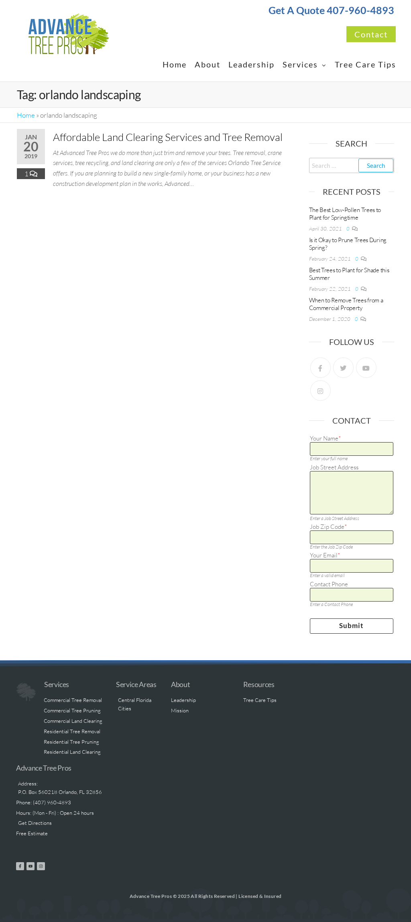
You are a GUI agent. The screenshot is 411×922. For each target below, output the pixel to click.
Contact (371, 34)
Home (175, 64)
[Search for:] (352, 165)
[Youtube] (366, 367)
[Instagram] (320, 390)
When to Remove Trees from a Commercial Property (346, 304)
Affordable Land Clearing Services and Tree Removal (168, 137)
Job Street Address (334, 467)
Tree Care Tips (365, 64)
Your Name (325, 438)
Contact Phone (329, 584)
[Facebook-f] (20, 866)
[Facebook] (320, 367)
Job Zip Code (328, 526)
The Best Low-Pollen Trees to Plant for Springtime (345, 213)
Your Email (325, 555)
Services (300, 64)
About (207, 64)
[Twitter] (343, 367)
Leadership (251, 64)
